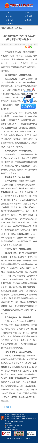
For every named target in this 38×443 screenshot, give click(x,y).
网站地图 (19, 438)
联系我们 (28, 438)
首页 (9, 13)
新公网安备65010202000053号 (14, 425)
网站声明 (10, 438)
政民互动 (9, 23)
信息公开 (9, 20)
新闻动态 (9, 16)
